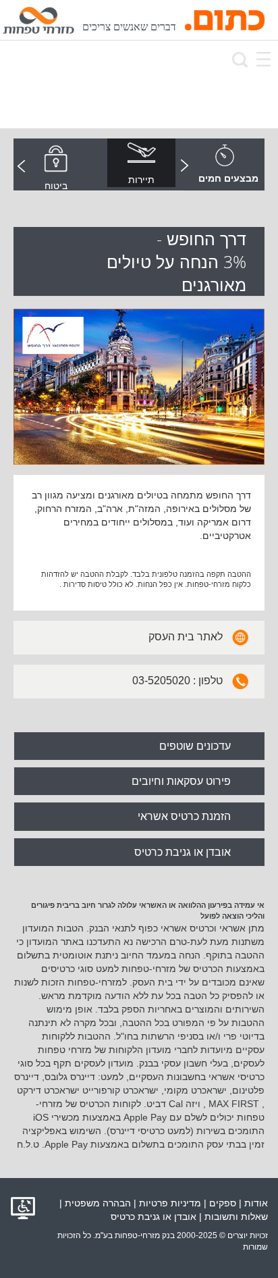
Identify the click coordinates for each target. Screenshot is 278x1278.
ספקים (222, 1203)
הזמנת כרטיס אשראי (184, 816)
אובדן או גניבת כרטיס (182, 852)
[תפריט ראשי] (263, 59)
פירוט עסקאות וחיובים (181, 781)
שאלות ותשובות (236, 1216)
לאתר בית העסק (185, 636)
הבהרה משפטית (98, 1203)
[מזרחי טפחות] (38, 20)
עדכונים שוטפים (195, 746)
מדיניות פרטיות (170, 1203)
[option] (141, 164)
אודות (256, 1203)
